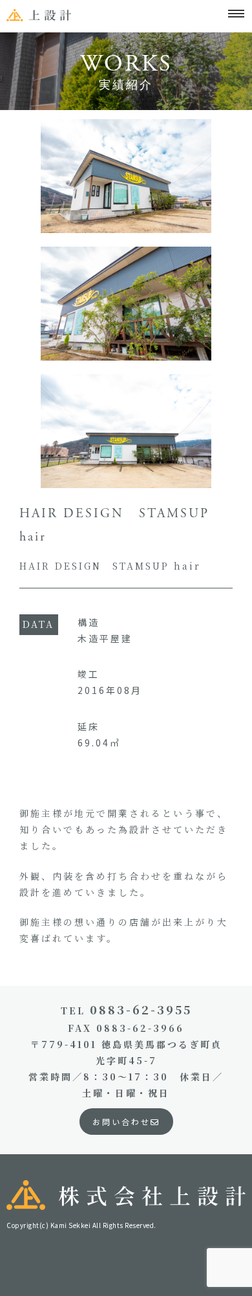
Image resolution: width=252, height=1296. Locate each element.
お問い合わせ (121, 1121)
